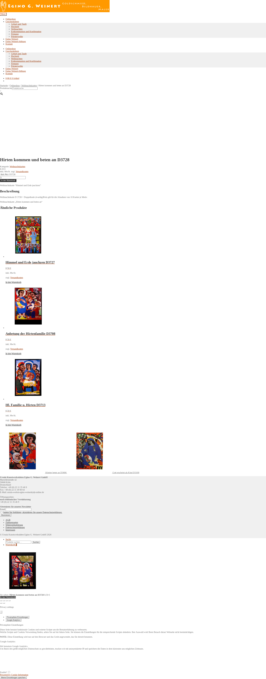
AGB (8, 520)
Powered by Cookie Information (14, 675)
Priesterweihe (17, 36)
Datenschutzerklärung (15, 527)
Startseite (4, 85)
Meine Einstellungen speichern (13, 678)
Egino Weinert (12, 39)
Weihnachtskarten (29, 85)
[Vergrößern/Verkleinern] (1, 600)
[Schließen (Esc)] (9, 600)
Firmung (15, 34)
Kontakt (9, 44)
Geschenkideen (12, 21)
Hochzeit (15, 26)
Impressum (10, 530)
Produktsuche (6, 88)
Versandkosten (22, 171)
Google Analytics (13, 620)
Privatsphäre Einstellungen (17, 617)
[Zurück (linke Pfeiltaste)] (1, 603)
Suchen (36, 542)
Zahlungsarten (12, 522)
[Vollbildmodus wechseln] (4, 600)
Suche (8, 539)
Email (2, 509)
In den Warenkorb (8, 180)
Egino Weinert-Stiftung (16, 41)
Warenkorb (11, 545)
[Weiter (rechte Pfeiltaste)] (4, 603)
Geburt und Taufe (19, 24)
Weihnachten (16, 29)
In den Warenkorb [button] (13, 282)
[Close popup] (1, 612)
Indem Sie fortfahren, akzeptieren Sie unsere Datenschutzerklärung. (32, 512)
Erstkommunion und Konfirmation (26, 31)
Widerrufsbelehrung (14, 525)
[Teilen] (7, 600)
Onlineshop (11, 19)
